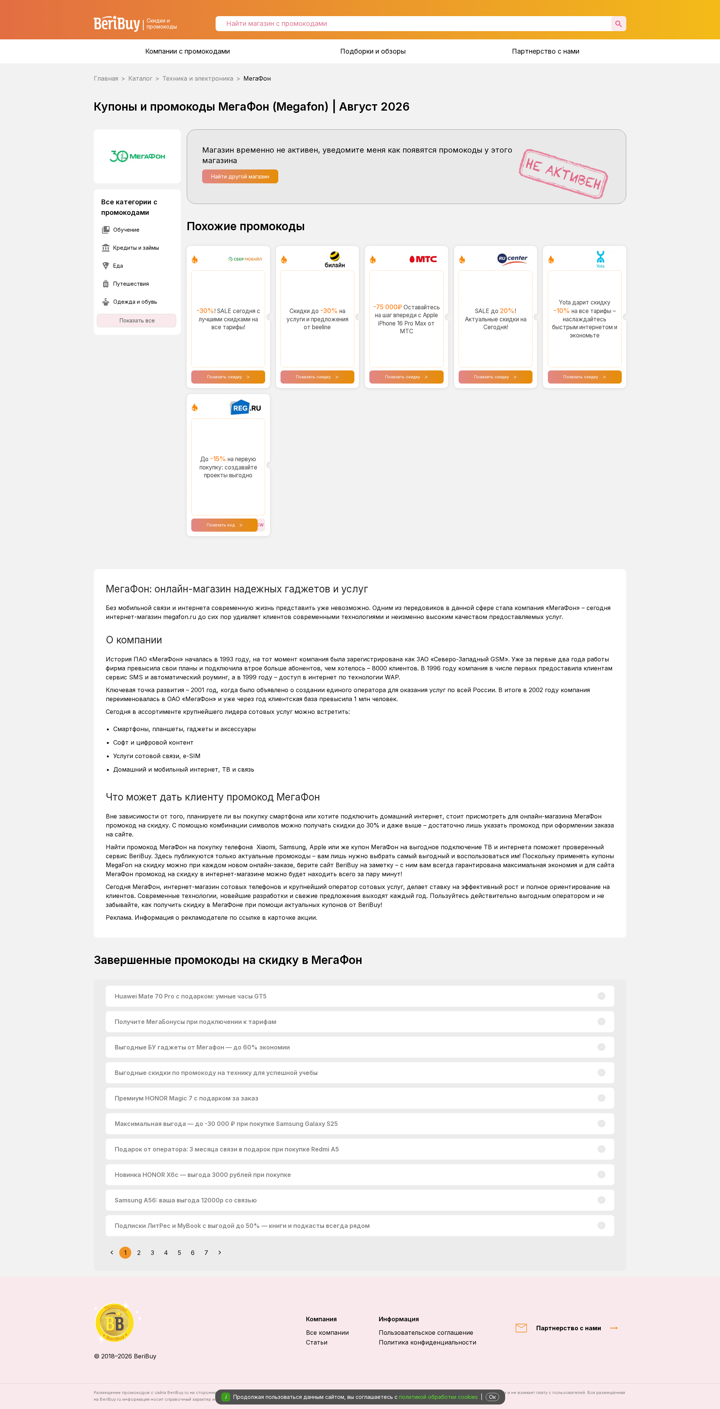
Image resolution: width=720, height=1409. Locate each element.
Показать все (137, 320)
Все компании (327, 1332)
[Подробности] (602, 996)
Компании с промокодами (187, 51)
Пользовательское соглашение (426, 1332)
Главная (106, 78)
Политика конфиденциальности (427, 1342)
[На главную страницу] (125, 1323)
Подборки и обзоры (373, 51)
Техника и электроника (197, 78)
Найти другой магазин (240, 176)
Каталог (140, 78)
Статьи (316, 1342)
